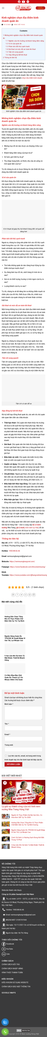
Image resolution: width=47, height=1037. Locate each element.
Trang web (9, 745)
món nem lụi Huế (31, 527)
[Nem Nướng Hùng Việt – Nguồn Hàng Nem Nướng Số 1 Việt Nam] (23, 8)
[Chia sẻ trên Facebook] (17, 595)
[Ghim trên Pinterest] (30, 595)
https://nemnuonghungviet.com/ (22, 561)
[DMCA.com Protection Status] (23, 1030)
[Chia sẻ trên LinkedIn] (34, 595)
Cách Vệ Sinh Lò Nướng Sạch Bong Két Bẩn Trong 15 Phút (27, 838)
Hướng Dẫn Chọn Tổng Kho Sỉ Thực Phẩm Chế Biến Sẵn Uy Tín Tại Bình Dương (27, 824)
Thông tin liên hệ (10, 58)
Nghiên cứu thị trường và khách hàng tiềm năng (25, 41)
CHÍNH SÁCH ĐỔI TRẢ (11, 964)
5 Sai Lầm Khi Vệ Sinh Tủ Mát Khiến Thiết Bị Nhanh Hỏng (27, 846)
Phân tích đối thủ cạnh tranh (18, 46)
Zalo (8, 954)
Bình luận (9, 704)
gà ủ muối (20, 527)
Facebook (10, 944)
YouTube (9, 949)
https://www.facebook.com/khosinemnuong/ (28, 567)
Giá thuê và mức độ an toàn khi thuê (21, 49)
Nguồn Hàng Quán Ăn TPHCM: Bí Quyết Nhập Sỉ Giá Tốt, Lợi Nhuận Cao (28, 831)
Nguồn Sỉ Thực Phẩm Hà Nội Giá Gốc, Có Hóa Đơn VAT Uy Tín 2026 (26, 816)
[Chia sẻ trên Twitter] (21, 595)
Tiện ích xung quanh (14, 52)
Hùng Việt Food (19, 24)
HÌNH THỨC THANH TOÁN (12, 972)
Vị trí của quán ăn (14, 44)
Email (7, 734)
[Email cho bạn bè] (25, 595)
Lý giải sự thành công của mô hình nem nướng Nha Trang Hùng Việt (21, 808)
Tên (7, 724)
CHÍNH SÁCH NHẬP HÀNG (12, 968)
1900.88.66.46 (14, 551)
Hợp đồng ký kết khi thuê (16, 55)
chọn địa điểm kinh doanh (32, 78)
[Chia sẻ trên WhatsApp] (13, 595)
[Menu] (3, 8)
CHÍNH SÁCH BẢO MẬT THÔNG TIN (16, 986)
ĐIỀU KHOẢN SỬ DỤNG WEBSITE (15, 982)
